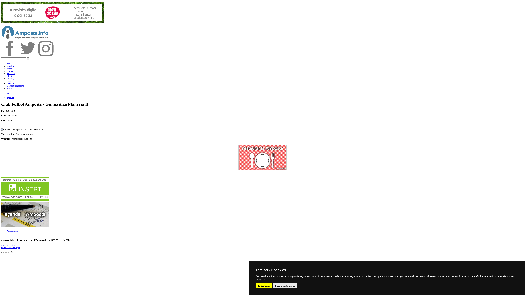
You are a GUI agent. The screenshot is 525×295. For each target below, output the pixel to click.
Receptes (10, 81)
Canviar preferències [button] (285, 286)
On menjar (11, 78)
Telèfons (10, 83)
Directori (10, 76)
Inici (8, 64)
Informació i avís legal (10, 247)
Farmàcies (11, 73)
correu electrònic (8, 245)
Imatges (10, 88)
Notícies (10, 66)
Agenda (10, 68)
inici (8, 93)
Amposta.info (12, 231)
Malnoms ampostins (15, 86)
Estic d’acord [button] (264, 286)
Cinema (10, 71)
